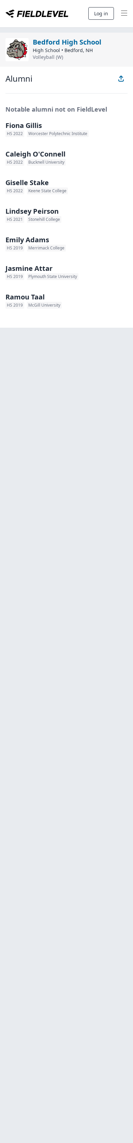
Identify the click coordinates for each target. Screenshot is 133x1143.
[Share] (121, 78)
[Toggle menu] (124, 13)
